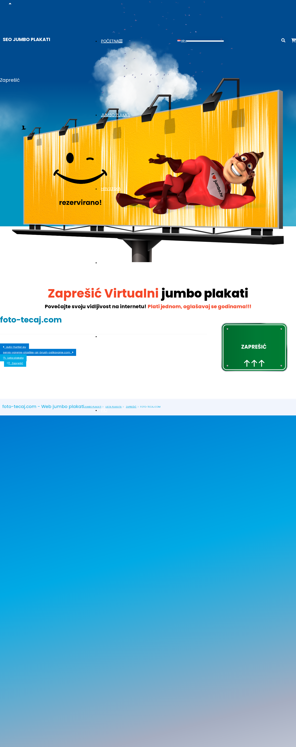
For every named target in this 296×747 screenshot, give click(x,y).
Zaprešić (16, 363)
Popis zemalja (115, 262)
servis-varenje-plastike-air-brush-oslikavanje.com (37, 352)
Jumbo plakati (115, 115)
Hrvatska (110, 189)
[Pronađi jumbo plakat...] (283, 41)
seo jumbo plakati (26, 39)
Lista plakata (114, 336)
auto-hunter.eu (15, 347)
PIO (104, 410)
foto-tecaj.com (31, 319)
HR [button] (182, 41)
